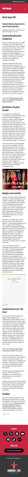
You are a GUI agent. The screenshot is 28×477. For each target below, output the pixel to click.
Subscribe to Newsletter (14, 450)
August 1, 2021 (6, 414)
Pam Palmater (6, 8)
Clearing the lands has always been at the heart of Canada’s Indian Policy (13, 25)
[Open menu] (25, 8)
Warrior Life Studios (19, 1)
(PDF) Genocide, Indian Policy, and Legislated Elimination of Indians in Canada (12, 99)
